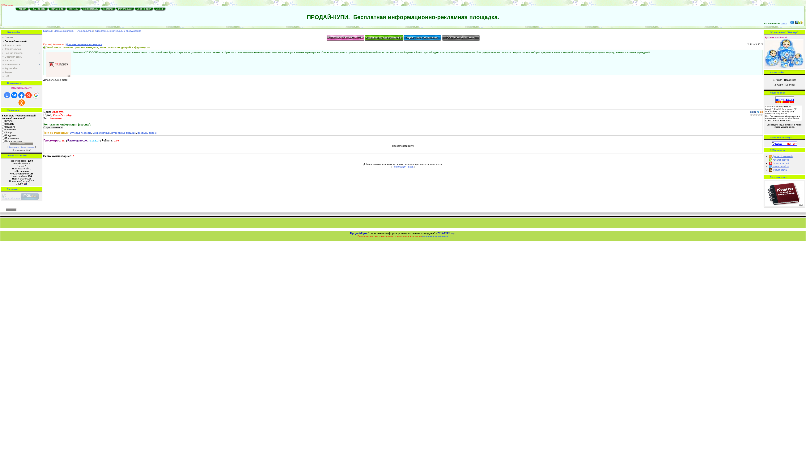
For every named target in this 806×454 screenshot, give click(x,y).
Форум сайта (779, 170)
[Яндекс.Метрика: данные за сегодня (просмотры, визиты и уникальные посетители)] (11, 196)
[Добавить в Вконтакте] (751, 112)
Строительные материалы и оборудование (118, 31)
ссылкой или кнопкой (435, 236)
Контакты (108, 9)
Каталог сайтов (780, 159)
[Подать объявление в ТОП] (345, 37)
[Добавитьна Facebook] (755, 112)
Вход (410, 166)
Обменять (10, 129)
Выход (159, 9)
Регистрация (125, 9)
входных (131, 133)
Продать (9, 124)
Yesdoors (86, 133)
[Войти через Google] (36, 95)
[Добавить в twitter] (758, 112)
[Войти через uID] (7, 95)
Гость (784, 23)
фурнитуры (118, 133)
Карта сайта (57, 9)
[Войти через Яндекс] (28, 95)
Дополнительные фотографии (84, 44)
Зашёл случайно (14, 141)
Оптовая (75, 133)
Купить (9, 121)
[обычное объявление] (461, 37)
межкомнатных (101, 133)
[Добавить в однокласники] (761, 112)
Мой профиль (90, 9)
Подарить (10, 126)
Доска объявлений (64, 31)
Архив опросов (27, 147)
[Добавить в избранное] (801, 23)
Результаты (14, 147)
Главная (22, 9)
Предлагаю (11, 135)
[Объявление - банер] (384, 37)
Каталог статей (780, 163)
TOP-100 (73, 9)
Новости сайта (780, 166)
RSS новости (38, 9)
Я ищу (8, 132)
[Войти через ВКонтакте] (14, 95)
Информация (12, 138)
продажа (142, 133)
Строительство (85, 31)
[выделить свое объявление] (422, 37)
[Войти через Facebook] (21, 95)
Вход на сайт (144, 9)
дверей (153, 133)
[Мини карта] (792, 23)
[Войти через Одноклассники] (21, 102)
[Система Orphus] (784, 143)
